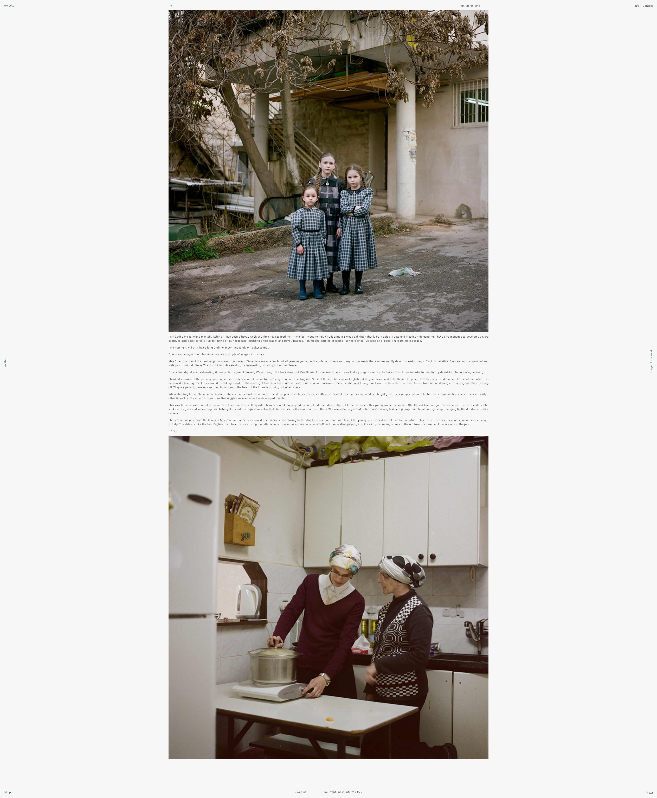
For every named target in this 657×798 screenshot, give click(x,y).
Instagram (6, 361)
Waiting (302, 792)
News (650, 792)
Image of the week (651, 361)
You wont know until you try (342, 792)
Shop (7, 792)
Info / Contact (643, 6)
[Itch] (328, 171)
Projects (8, 5)
